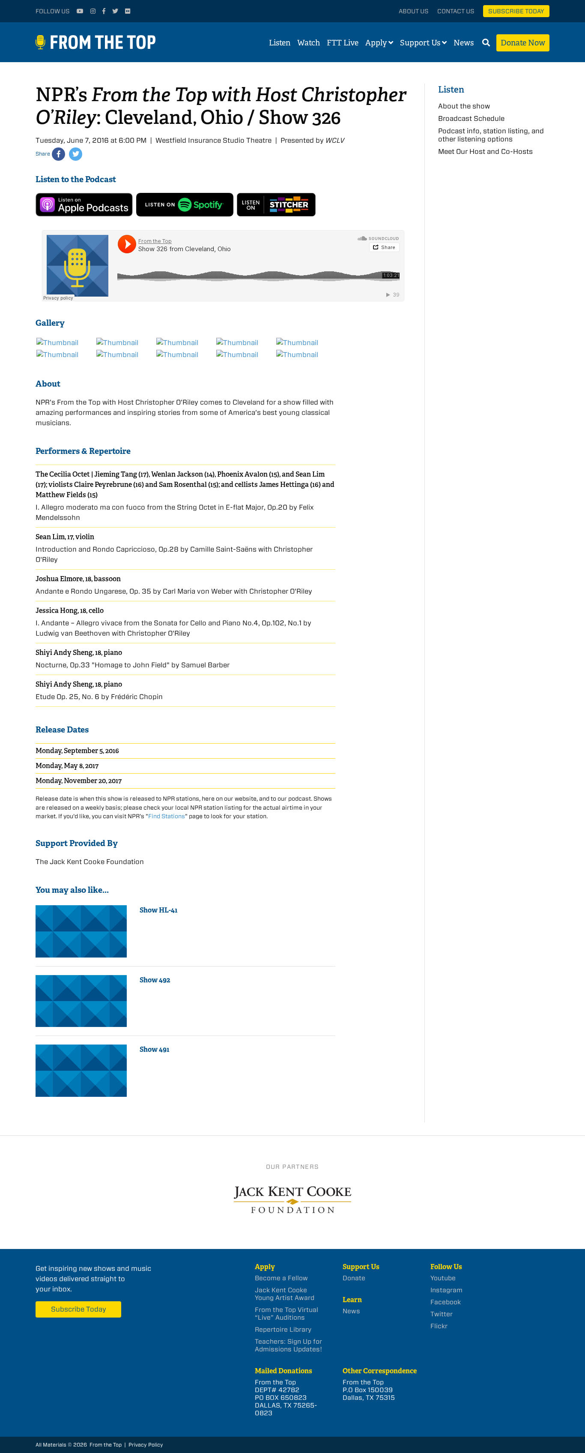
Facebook (445, 1302)
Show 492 (155, 980)
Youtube (443, 1278)
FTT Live (342, 43)
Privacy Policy (145, 1444)
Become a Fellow (281, 1278)
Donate (354, 1278)
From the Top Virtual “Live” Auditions (286, 1313)
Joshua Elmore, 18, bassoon (78, 578)
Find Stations (166, 816)
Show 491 (155, 1049)
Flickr (439, 1326)
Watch (308, 43)
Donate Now (523, 43)
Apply (376, 43)
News (464, 43)
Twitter (441, 1314)
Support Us (420, 43)
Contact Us (456, 11)
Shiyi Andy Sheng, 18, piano (79, 652)
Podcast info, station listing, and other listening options (491, 135)
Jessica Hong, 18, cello (70, 610)
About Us (414, 11)
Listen (279, 43)
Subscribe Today (516, 11)
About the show (464, 106)
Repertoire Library (283, 1329)
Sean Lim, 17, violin (65, 536)
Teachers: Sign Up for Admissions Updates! (288, 1345)
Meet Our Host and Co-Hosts (485, 151)
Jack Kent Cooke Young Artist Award (284, 1294)
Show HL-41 (159, 910)
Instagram (446, 1290)
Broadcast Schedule (471, 118)
